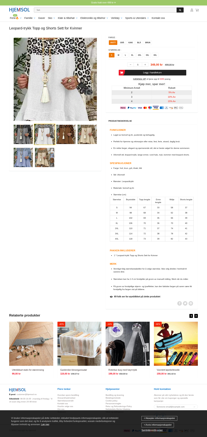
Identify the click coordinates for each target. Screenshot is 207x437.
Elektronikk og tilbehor (92, 18)
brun (147, 43)
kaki (130, 43)
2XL (139, 55)
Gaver (41, 18)
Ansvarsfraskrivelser (66, 398)
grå (122, 43)
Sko (50, 18)
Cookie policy (111, 401)
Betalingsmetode (113, 398)
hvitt (113, 43)
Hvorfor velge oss (65, 406)
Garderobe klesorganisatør (30, 370)
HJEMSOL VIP (139, 79)
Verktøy (115, 18)
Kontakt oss (158, 18)
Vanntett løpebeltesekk (124, 370)
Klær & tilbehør (66, 18)
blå (139, 43)
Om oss (60, 409)
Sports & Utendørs (135, 18)
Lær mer (45, 424)
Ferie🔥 (14, 18)
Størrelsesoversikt (65, 401)
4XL (155, 55)
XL (132, 55)
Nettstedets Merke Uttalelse (118, 409)
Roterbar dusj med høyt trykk (79, 370)
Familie (28, 18)
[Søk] (180, 10)
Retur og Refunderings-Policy (119, 406)
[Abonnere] (194, 407)
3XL (147, 55)
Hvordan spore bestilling (68, 395)
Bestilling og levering (115, 395)
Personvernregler (113, 403)
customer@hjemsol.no (27, 394)
